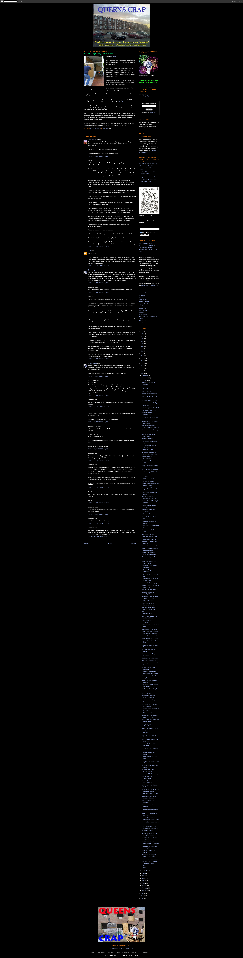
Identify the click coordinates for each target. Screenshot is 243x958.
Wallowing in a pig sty (148, 478)
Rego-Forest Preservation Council (148, 245)
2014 (142, 361)
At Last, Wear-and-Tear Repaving (148, 163)
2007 (142, 896)
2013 (142, 363)
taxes (100, 130)
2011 (142, 368)
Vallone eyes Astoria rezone (149, 629)
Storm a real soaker (147, 830)
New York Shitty (143, 310)
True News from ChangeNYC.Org (148, 249)
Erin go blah (145, 518)
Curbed (140, 297)
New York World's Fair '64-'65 (146, 243)
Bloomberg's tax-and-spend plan (150, 546)
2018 (142, 351)
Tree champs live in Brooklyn (150, 403)
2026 (142, 331)
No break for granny (147, 693)
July (143, 875)
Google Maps (145, 285)
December (145, 375)
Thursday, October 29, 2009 (98, 156)
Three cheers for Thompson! (149, 660)
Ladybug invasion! (147, 713)
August (144, 873)
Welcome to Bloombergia (148, 514)
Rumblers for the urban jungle (150, 583)
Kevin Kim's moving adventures (150, 636)
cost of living (93, 130)
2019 (142, 348)
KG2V (89, 250)
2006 (142, 898)
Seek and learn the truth (148, 481)
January (144, 890)
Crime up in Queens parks (149, 516)
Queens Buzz (142, 312)
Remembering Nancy (147, 449)
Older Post (133, 543)
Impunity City (142, 308)
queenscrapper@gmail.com (121, 948)
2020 (142, 346)
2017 (142, 353)
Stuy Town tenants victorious (150, 589)
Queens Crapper (95, 128)
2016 (142, 356)
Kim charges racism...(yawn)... (150, 536)
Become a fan (142, 221)
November (145, 378)
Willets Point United (144, 252)
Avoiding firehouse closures (149, 393)
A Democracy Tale (147, 405)
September (145, 871)
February (144, 888)
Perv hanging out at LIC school (150, 407)
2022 (142, 341)
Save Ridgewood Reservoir (146, 247)
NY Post (113, 56)
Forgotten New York (144, 304)
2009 (142, 373)
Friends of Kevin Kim (147, 438)
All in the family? (146, 391)
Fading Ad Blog (143, 299)
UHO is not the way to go (148, 410)
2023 (142, 338)
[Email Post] (109, 128)
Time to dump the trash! (148, 534)
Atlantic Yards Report (144, 293)
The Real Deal (142, 320)
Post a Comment (88, 541)
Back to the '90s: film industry (150, 774)
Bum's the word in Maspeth (149, 400)
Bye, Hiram (145, 476)
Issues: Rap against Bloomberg (150, 728)
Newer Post (87, 543)
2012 (142, 366)
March (144, 885)
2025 (142, 334)
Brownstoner (142, 295)
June (143, 878)
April (143, 883)
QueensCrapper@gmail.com (146, 96)
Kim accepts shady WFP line (150, 793)
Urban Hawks (142, 323)
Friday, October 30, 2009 (97, 537)
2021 (142, 343)
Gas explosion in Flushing (149, 539)
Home (110, 543)
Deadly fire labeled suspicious (150, 859)
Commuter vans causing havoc (150, 469)
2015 (142, 358)
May (143, 880)
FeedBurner (153, 112)
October (144, 380)
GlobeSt (141, 306)
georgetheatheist (92, 139)
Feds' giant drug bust (147, 600)
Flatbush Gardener (144, 301)
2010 (142, 370)
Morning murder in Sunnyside (150, 658)
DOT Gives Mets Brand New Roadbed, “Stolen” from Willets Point (148, 167)
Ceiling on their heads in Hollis (150, 638)
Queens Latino (143, 314)
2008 (142, 893)
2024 (142, 336)
